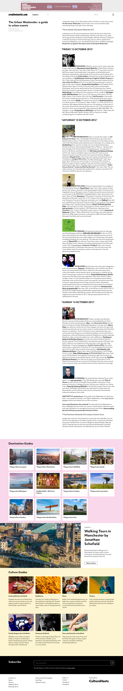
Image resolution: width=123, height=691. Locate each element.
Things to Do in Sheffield (71, 467)
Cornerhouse (76, 245)
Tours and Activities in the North (73, 633)
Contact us (12, 678)
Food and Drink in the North (18, 596)
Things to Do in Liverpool (18, 467)
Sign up (112, 662)
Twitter (64, 680)
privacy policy (71, 668)
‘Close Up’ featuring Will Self (77, 386)
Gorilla (78, 100)
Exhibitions (39, 596)
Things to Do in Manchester (45, 467)
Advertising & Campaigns (43, 678)
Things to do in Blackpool (18, 491)
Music (64, 596)
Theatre (92, 596)
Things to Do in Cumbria (71, 491)
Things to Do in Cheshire (18, 517)
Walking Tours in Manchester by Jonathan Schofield (97, 537)
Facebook (65, 684)
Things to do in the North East (46, 517)
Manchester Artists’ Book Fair (87, 68)
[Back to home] (18, 15)
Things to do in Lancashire (99, 491)
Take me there (91, 563)
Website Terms (13, 684)
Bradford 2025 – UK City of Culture (45, 492)
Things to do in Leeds (97, 467)
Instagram (65, 682)
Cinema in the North (42, 633)
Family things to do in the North (19, 633)
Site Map (38, 680)
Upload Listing (40, 682)
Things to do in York (69, 517)
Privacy (11, 682)
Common (81, 345)
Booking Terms (13, 686)
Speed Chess (84, 188)
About (11, 680)
